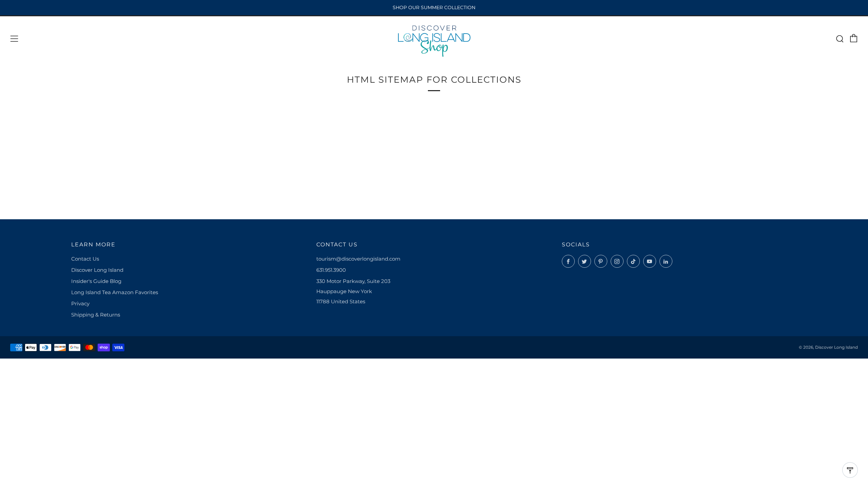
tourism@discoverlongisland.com (358, 259)
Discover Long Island (97, 270)
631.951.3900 (331, 270)
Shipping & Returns (95, 314)
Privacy (80, 303)
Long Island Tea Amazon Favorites (114, 292)
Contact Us (85, 259)
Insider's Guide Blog (96, 281)
